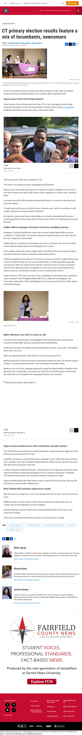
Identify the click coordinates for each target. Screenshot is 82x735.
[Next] (76, 166)
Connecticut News (8, 23)
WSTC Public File (68, 716)
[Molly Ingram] (7, 551)
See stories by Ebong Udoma (27, 580)
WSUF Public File (68, 711)
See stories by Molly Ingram (26, 559)
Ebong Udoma (26, 43)
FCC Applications (52, 716)
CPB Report (51, 706)
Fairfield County (14, 530)
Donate (73, 3)
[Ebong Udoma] (7, 572)
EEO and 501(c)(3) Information (53, 701)
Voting (71, 525)
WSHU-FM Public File (70, 706)
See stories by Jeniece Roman (27, 603)
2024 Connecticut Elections (54, 525)
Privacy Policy (35, 706)
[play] (6, 10)
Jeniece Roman (36, 43)
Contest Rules (51, 711)
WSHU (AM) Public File (69, 701)
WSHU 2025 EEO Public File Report (36, 711)
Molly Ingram (15, 43)
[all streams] (79, 10)
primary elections (34, 525)
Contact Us (34, 701)
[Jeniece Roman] (7, 592)
